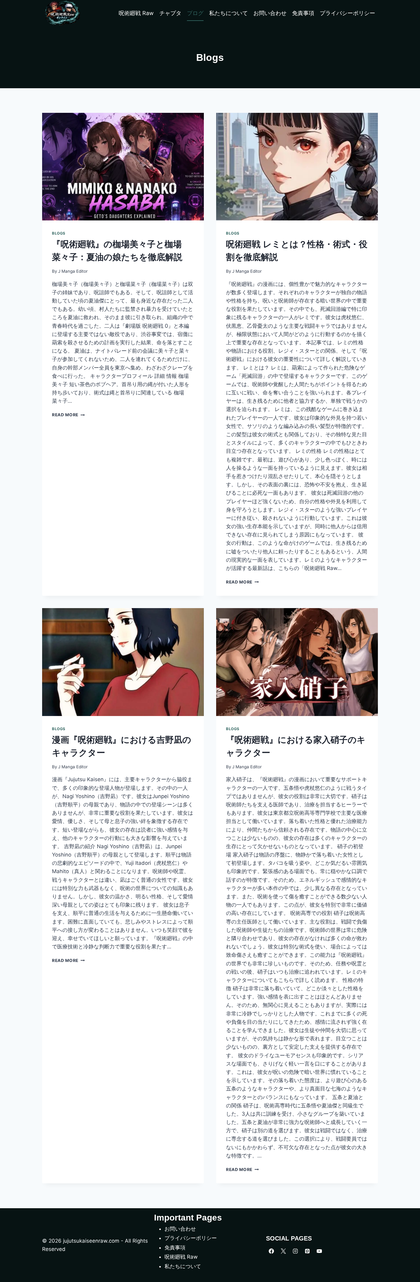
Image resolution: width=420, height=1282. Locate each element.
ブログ (195, 13)
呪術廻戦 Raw (136, 13)
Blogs (58, 233)
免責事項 (303, 13)
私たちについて (228, 13)
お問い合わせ (270, 13)
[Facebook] (271, 1251)
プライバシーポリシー (347, 13)
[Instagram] (295, 1251)
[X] (283, 1251)
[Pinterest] (307, 1251)
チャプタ (170, 13)
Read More (68, 414)
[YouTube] (319, 1251)
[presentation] (123, 167)
